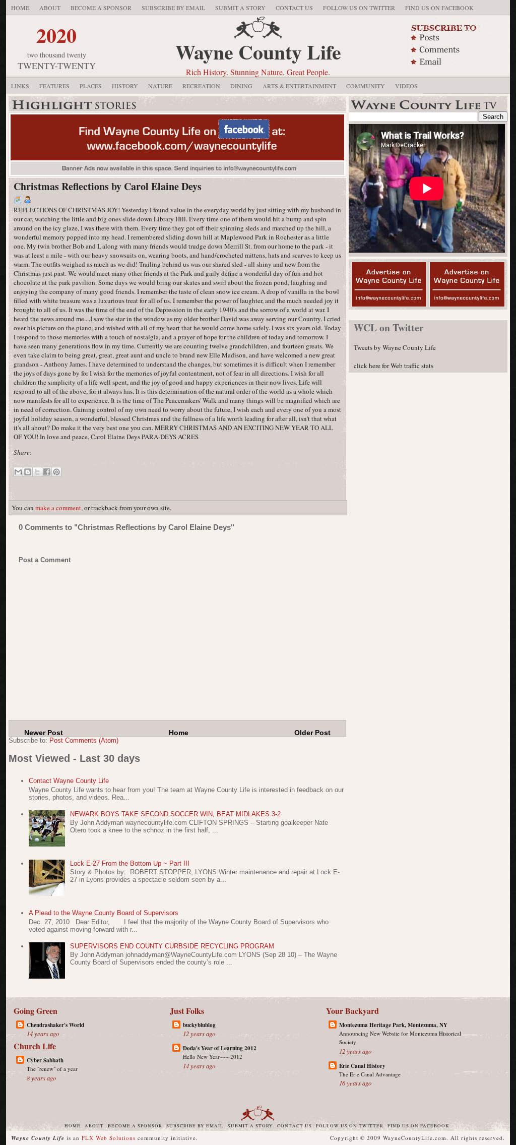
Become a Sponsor (101, 8)
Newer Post (43, 733)
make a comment (58, 507)
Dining (241, 86)
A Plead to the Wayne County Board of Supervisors (103, 913)
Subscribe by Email (173, 8)
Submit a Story (240, 8)
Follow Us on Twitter (359, 8)
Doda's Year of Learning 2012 (219, 1048)
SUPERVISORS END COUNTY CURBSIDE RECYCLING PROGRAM (172, 946)
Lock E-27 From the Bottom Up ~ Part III (129, 863)
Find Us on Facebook (439, 8)
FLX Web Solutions (109, 1137)
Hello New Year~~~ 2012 (212, 1056)
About (49, 8)
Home (20, 8)
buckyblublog (199, 1025)
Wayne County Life (258, 52)
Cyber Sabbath (45, 1060)
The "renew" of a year (52, 1068)
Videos (406, 86)
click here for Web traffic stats (393, 365)
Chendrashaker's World (55, 1025)
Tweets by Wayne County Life (395, 347)
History (125, 86)
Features (54, 86)
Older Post (312, 733)
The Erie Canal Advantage (370, 1074)
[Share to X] (37, 472)
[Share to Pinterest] (56, 472)
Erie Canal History (362, 1066)
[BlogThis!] (28, 472)
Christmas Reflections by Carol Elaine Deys (108, 186)
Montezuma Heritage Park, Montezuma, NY (393, 1025)
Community (365, 86)
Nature (160, 86)
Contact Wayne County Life (69, 781)
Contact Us (294, 8)
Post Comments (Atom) (83, 740)
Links (20, 86)
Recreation (201, 86)
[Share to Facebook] (47, 472)
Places (91, 86)
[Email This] (18, 472)
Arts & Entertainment (299, 86)
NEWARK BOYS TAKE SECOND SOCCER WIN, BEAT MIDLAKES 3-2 (175, 814)
